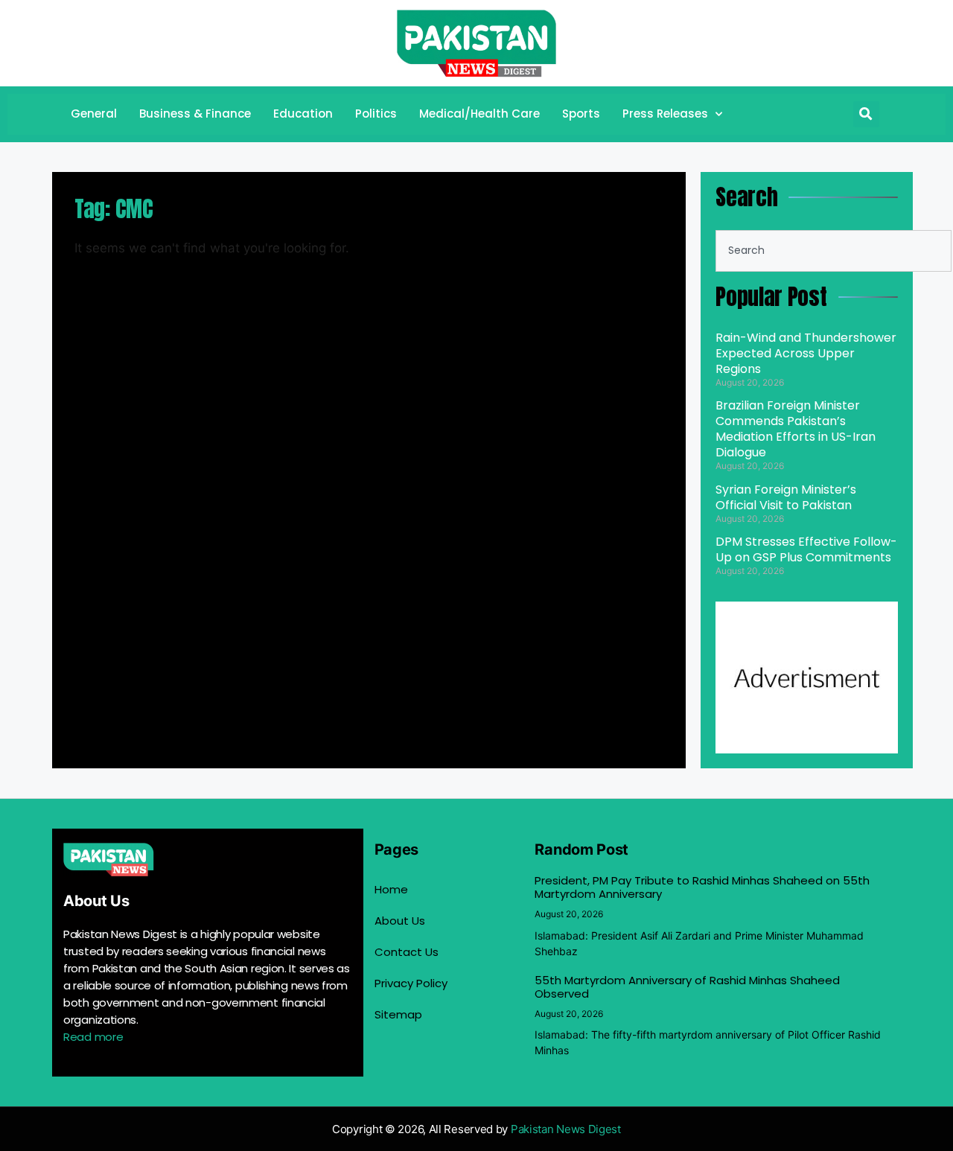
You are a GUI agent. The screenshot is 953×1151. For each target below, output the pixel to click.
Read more (93, 1037)
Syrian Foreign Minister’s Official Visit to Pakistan (785, 497)
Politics (376, 113)
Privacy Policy (410, 983)
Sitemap (398, 1014)
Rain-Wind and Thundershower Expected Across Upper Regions (805, 353)
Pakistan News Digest (566, 1129)
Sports (581, 113)
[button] (866, 114)
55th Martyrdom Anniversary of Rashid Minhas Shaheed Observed (687, 986)
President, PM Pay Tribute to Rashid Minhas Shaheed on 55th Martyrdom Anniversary (702, 887)
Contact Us (406, 952)
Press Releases (665, 113)
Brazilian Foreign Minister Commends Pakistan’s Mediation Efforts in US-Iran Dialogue (795, 429)
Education (303, 113)
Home (391, 889)
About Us (399, 920)
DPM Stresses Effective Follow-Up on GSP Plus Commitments (806, 549)
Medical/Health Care (479, 113)
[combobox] (833, 251)
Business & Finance (195, 113)
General (94, 113)
